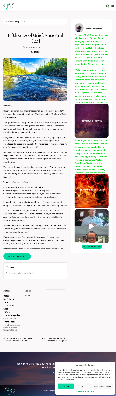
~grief (6, 325)
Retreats (13, 318)
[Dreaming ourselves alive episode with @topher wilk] (92, 226)
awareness (15, 325)
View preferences (102, 386)
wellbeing (12, 329)
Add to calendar (16, 256)
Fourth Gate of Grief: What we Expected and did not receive (17, 339)
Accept (66, 386)
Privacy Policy (90, 391)
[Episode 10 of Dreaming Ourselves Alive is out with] (92, 50)
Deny (83, 386)
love (5, 329)
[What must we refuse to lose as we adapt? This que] (92, 86)
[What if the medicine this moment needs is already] (92, 191)
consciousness (10, 327)
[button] (111, 365)
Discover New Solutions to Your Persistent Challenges (54, 339)
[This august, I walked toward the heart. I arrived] (92, 156)
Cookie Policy (79, 391)
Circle (5, 318)
